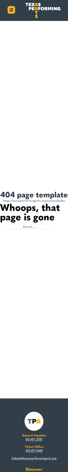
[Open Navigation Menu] (11, 10)
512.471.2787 (34, 439)
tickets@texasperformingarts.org (34, 458)
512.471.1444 (34, 450)
